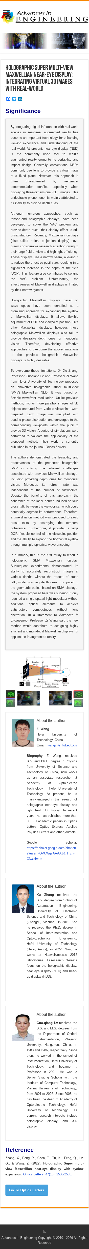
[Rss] (44, 1232)
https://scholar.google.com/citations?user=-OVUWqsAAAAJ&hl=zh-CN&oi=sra (51, 853)
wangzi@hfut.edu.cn (62, 745)
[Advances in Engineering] (44, 16)
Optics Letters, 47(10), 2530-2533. (47, 1174)
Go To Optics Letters (26, 1190)
